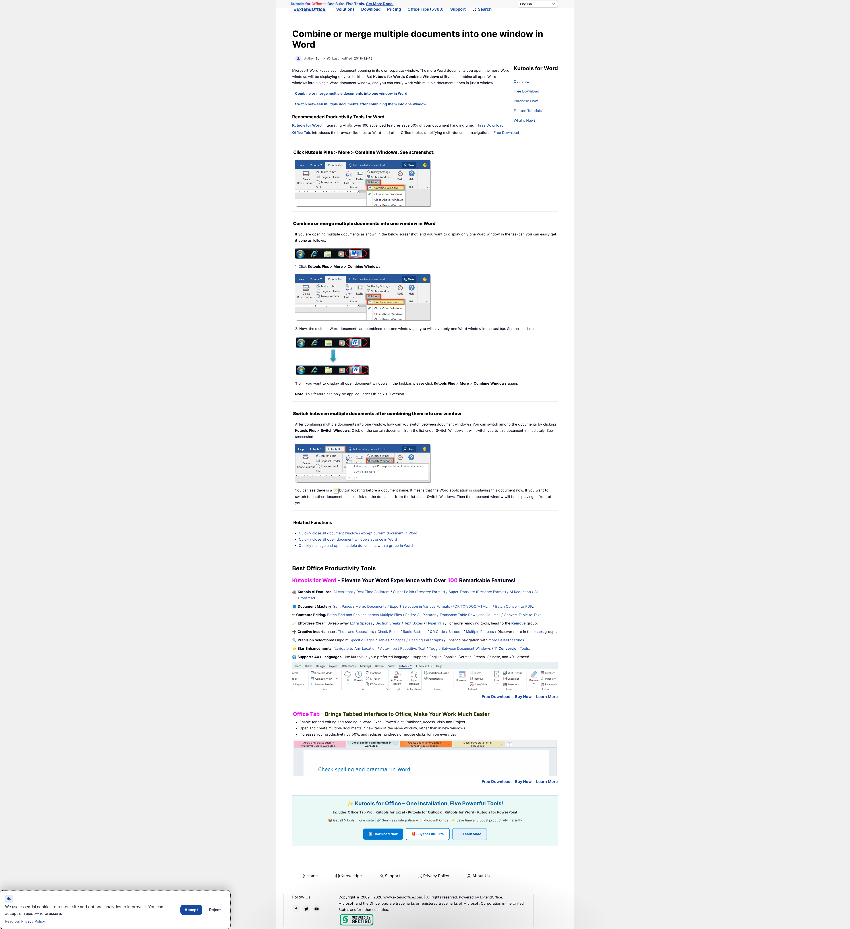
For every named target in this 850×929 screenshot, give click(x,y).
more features (506, 640)
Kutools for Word (307, 125)
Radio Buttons (414, 631)
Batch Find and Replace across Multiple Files (364, 615)
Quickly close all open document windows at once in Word (348, 539)
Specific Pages (362, 640)
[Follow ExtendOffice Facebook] (296, 908)
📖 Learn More (469, 834)
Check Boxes (388, 631)
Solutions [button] (345, 9)
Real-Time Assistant (373, 592)
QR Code (437, 631)
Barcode (455, 631)
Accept (191, 910)
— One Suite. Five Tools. (342, 4)
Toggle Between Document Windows (460, 648)
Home (312, 875)
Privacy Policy (436, 875)
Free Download (526, 91)
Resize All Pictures (420, 615)
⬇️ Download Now (383, 834)
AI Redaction (520, 592)
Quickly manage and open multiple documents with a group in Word (356, 545)
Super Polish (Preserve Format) (419, 592)
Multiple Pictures (480, 631)
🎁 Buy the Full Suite (427, 834)
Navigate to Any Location (355, 648)
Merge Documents (370, 606)
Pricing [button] (394, 9)
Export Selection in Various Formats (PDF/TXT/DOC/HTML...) (441, 606)
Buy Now (523, 696)
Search (485, 9)
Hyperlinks (435, 623)
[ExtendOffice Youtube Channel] (317, 908)
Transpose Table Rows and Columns (470, 615)
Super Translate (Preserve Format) (477, 592)
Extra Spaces (361, 623)
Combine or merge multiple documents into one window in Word (351, 93)
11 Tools (511, 648)
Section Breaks (388, 623)
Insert (539, 631)
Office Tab (301, 132)
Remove (518, 623)
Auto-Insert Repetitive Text (402, 648)
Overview (521, 81)
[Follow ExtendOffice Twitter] (306, 908)
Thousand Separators (356, 631)
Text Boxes (413, 623)
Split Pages (342, 606)
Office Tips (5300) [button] (426, 9)
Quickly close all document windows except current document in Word (358, 533)
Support (458, 9)
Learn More (547, 696)
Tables (384, 640)
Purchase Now (526, 101)
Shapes (399, 640)
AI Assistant (343, 592)
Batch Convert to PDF (513, 606)
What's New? (524, 120)
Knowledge (351, 875)
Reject (215, 910)
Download (371, 9)
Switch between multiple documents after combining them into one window (361, 104)
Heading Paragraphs (426, 640)
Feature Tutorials (528, 110)
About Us (481, 875)
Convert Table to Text (522, 615)
